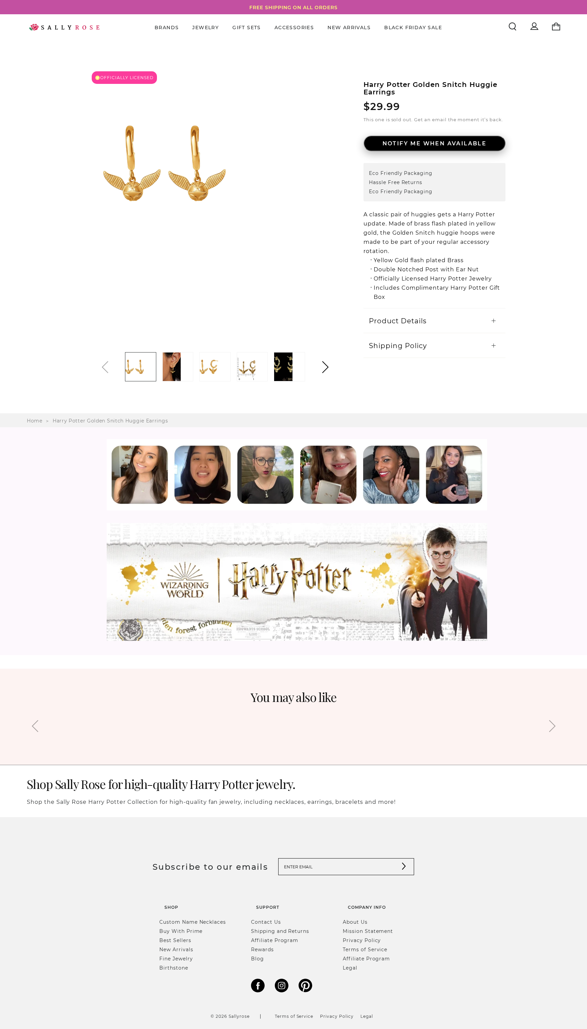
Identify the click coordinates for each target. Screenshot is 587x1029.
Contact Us (266, 922)
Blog (257, 958)
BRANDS (167, 27)
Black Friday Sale (413, 27)
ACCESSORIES (294, 27)
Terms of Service (365, 949)
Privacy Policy (362, 940)
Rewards (262, 949)
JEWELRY (205, 27)
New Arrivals (349, 27)
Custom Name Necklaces (192, 922)
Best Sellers (175, 940)
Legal (350, 967)
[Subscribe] (404, 867)
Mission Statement (368, 931)
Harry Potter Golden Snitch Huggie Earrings (110, 420)
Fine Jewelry (176, 958)
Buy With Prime (180, 931)
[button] (325, 367)
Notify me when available (435, 143)
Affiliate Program (274, 940)
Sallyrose (239, 1016)
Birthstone (173, 967)
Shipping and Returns (280, 931)
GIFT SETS (246, 27)
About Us (355, 922)
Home (34, 420)
